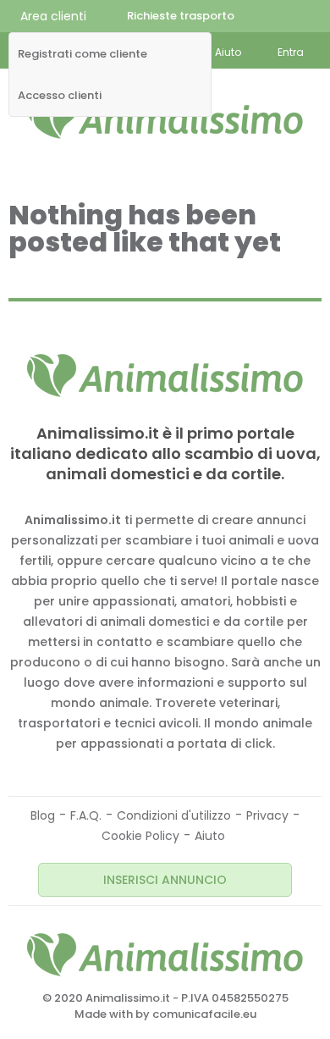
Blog (42, 815)
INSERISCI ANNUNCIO (165, 879)
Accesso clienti (60, 95)
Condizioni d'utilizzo (174, 815)
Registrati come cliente (82, 54)
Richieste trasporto (180, 16)
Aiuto (210, 835)
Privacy (267, 815)
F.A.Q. (86, 815)
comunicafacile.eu (204, 1014)
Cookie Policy (140, 835)
